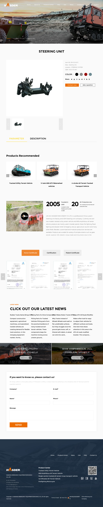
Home (29, 4)
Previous (7, 175)
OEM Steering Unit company (72, 219)
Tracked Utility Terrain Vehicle (49, 470)
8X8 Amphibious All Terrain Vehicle (51, 473)
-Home (52, 455)
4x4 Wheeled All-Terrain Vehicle (49, 479)
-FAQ (85, 455)
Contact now (72, 85)
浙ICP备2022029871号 (75, 497)
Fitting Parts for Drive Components (43, 315)
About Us (37, 4)
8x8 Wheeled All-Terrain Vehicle (51, 183)
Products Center (49, 4)
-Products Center (62, 455)
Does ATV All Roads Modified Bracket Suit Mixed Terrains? (85, 315)
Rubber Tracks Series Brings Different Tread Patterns (22, 315)
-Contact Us (93, 455)
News (71, 4)
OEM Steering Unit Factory (12, 488)
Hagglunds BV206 (18, 38)
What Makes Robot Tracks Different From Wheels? (64, 315)
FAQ (58, 4)
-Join (79, 455)
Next (95, 175)
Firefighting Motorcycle (47, 481)
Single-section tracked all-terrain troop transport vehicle (58, 476)
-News (73, 455)
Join (65, 4)
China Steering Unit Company (87, 497)
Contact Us (80, 4)
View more (24, 357)
